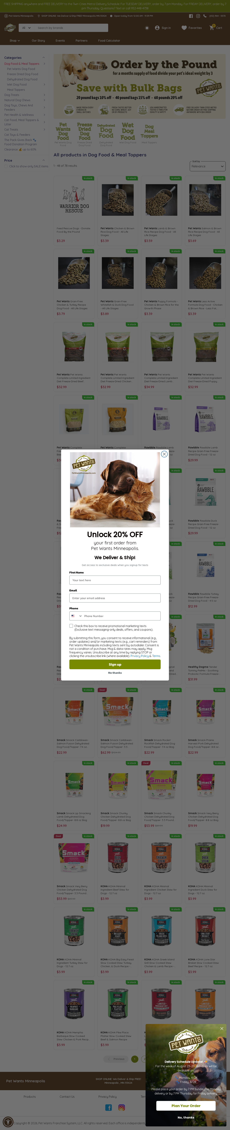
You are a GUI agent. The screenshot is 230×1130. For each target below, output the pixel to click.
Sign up (115, 664)
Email (73, 590)
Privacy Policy (140, 656)
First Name (76, 572)
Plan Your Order (186, 1105)
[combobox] (76, 616)
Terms (156, 656)
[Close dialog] (164, 454)
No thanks (115, 672)
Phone (73, 608)
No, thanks (186, 1117)
